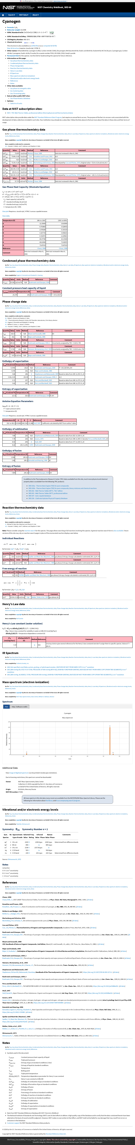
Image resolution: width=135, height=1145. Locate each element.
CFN (22, 589)
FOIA (109, 1139)
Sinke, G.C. (14, 1029)
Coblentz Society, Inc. (22, 663)
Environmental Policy (119, 1139)
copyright (19, 140)
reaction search (29, 531)
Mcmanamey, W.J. (18, 965)
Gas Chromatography (17, 93)
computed (46, 46)
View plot (5, 211)
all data (90, 900)
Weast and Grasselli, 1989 (36, 334)
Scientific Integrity (39, 1142)
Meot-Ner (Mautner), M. (19, 1019)
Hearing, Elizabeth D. (24, 1010)
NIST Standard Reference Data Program (48, 117)
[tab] (6, 707)
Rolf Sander (19, 618)
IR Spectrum (14, 73)
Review (30, 153)
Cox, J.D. (5, 928)
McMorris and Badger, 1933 (43, 160)
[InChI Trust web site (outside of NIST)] (51, 34)
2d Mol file (34, 46)
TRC (6, 320)
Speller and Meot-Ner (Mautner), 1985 (41, 557)
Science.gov (84, 1142)
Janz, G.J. (31, 1029)
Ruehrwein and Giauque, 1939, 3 (46, 377)
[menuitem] (3, 14)
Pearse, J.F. (29, 965)
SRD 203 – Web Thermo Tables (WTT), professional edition (48, 493)
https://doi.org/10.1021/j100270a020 (14, 1022)
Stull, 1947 (36, 423)
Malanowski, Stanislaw (27, 972)
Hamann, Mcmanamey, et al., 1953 (40, 349)
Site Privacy (11, 1139)
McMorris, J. (6, 914)
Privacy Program (32, 1139)
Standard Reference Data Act (56, 1134)
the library (49, 800)
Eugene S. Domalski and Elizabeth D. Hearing (29, 275)
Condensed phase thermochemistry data (24, 63)
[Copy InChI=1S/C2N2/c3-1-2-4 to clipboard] (47, 32)
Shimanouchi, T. (7, 1036)
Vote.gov (99, 1142)
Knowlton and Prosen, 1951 (43, 156)
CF (16, 589)
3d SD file (54, 46)
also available (118, 531)
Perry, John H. (7, 986)
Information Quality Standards (57, 1142)
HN (12, 549)
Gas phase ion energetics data (20, 88)
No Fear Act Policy (101, 1139)
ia (39, 845)
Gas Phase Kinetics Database (20, 98)
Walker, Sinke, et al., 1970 (40, 597)
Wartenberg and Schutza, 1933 (44, 163)
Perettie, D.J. (23, 1029)
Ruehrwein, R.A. (7, 935)
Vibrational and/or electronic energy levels (24, 78)
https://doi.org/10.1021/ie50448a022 (100, 993)
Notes (12, 83)
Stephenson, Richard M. (10, 972)
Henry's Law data (16, 71)
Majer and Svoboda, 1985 (36, 337)
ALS (6, 146)
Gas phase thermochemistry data (21, 61)
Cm (30, 160)
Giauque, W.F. (18, 935)
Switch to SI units (16, 103)
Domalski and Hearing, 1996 (37, 460)
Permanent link (13, 56)
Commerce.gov (73, 1142)
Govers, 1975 (39, 439)
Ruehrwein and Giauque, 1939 (39, 282)
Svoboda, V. (13, 951)
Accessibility (20, 1139)
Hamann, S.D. (7, 965)
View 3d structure (13, 48)
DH (6, 322)
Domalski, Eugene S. (9, 1010)
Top (10, 134)
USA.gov (92, 1142)
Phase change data (17, 66)
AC (6, 324)
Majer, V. (5, 951)
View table (5, 216)
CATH (31, 445)
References (14, 81)
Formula (10, 27)
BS (6, 318)
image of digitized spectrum (18, 773)
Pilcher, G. (12, 928)
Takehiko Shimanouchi (23, 824)
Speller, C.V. (6, 1019)
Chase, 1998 (38, 153)
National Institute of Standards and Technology (19, 7)
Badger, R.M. (15, 914)
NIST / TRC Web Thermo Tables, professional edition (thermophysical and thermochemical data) (40, 113)
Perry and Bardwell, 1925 (43, 380)
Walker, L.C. (6, 1029)
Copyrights (42, 1139)
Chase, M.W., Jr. (7, 900)
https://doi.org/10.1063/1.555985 (13, 1012)
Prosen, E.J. (17, 907)
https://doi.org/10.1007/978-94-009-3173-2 (97, 972)
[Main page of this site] (3, 14)
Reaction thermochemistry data (21, 68)
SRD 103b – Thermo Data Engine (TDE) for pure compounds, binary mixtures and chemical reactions (62, 488)
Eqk (28, 597)
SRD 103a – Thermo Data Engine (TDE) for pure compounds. (48, 486)
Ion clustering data (16, 91)
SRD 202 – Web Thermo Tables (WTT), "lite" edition (45, 491)
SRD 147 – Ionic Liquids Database (39, 496)
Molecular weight (13, 30)
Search (11, 15)
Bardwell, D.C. (17, 986)
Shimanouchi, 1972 (14, 859)
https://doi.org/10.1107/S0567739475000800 (48, 1003)
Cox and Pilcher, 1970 (73, 163)
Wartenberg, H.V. (8, 921)
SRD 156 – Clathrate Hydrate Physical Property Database (47, 498)
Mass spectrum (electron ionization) (22, 76)
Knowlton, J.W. (7, 907)
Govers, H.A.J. (7, 1000)
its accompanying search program (68, 800)
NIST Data (23, 15)
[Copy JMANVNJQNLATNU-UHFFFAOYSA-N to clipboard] (54, 36)
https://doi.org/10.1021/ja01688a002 (105, 986)
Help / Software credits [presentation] (19, 707)
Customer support (13, 1123)
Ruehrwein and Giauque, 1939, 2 (39, 343)
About (35, 15)
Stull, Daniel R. (7, 993)
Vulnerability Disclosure (86, 1139)
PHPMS (25, 557)
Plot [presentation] (6, 707)
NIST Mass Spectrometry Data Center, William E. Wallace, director (35, 697)
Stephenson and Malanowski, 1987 (46, 374)
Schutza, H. (18, 921)
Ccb (30, 156)
